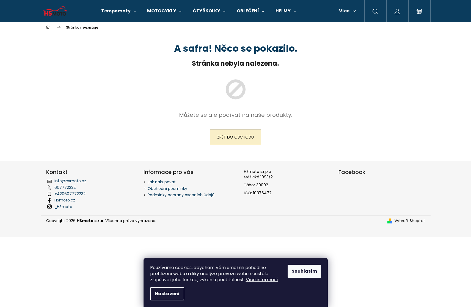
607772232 (65, 187)
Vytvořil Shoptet (410, 220)
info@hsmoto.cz (70, 181)
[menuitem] (119, 11)
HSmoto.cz (64, 200)
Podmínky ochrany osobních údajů (181, 195)
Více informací (262, 279)
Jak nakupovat (162, 182)
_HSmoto (63, 206)
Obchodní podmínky (167, 188)
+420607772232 (70, 194)
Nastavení (167, 294)
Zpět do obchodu (235, 137)
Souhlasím (304, 271)
